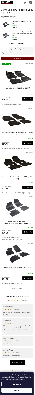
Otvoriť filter (17, 58)
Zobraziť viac (17, 362)
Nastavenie (17, 384)
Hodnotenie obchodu (17, 296)
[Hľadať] (20, 2)
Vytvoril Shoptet (19, 371)
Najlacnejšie (13, 49)
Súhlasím (17, 390)
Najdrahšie (22, 49)
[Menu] (31, 2)
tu (23, 379)
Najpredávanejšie (7, 53)
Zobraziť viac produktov (16, 43)
